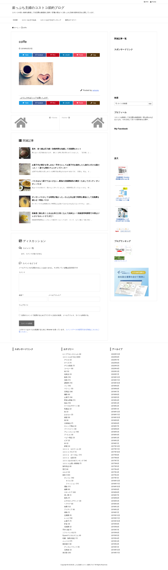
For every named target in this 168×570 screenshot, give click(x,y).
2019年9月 (115, 386)
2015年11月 (115, 518)
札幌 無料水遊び (70, 538)
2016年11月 (115, 484)
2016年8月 (115, 492)
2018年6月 (115, 429)
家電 (67, 446)
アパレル (68, 435)
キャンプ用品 (70, 426)
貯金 (67, 524)
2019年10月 (115, 383)
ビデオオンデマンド (72, 501)
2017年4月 (115, 469)
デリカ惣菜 (69, 366)
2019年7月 (115, 391)
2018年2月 (115, 440)
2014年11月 (115, 553)
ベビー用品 (69, 438)
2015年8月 (115, 527)
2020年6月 (115, 363)
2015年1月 (115, 547)
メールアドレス (54, 295)
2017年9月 (115, 455)
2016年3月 (115, 507)
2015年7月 (115, 530)
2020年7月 (115, 360)
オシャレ (69, 478)
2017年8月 (115, 458)
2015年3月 (115, 541)
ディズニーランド (72, 547)
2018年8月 (115, 423)
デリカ (68, 360)
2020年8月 (115, 357)
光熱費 (68, 527)
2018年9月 (115, 420)
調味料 (68, 383)
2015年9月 (115, 524)
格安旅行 (67, 544)
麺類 (67, 394)
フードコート (70, 429)
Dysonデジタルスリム (72, 535)
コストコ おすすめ (71, 357)
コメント (22, 272)
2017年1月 (115, 478)
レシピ (68, 518)
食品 (67, 403)
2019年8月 (115, 389)
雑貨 (67, 417)
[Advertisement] (133, 73)
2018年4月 (115, 435)
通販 (67, 486)
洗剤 (67, 380)
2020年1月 (115, 374)
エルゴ (66, 472)
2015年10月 (115, 521)
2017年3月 (115, 472)
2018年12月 (115, 412)
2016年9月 (115, 489)
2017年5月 (115, 466)
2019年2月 (115, 406)
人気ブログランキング (120, 261)
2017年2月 (115, 475)
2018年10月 (115, 417)
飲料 (67, 377)
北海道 (68, 550)
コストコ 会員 (69, 458)
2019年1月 (115, 409)
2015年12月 (115, 515)
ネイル (69, 481)
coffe (25, 27)
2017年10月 (115, 452)
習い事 (67, 495)
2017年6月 (115, 463)
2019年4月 (115, 400)
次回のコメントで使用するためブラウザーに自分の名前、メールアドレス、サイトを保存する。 (55, 315)
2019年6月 (115, 394)
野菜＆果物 (69, 400)
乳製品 (68, 409)
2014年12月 (115, 550)
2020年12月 (115, 354)
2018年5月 (115, 432)
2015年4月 (115, 538)
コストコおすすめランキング (75, 460)
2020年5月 (115, 366)
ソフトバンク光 (69, 532)
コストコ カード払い (72, 455)
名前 (21, 295)
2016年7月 (115, 495)
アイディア (69, 509)
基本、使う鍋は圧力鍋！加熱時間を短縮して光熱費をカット (56, 149)
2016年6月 (115, 498)
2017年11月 (115, 449)
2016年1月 (115, 512)
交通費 (68, 515)
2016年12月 (115, 481)
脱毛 (67, 498)
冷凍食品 (68, 423)
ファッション (72, 484)
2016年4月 (115, 504)
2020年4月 (115, 368)
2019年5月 (115, 397)
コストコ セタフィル (72, 449)
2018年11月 (115, 414)
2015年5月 (115, 535)
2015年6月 (115, 532)
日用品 (68, 391)
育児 (65, 469)
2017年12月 (115, 446)
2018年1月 (115, 443)
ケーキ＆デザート (72, 406)
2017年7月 (115, 460)
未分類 (67, 553)
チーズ (68, 363)
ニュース (67, 541)
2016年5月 (115, 501)
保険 (67, 512)
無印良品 (67, 466)
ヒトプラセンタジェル (72, 354)
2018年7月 (115, 426)
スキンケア (70, 492)
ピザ (67, 440)
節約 (66, 475)
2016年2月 (115, 509)
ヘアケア (68, 504)
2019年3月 (115, 403)
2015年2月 (115, 544)
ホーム (16, 27)
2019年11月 (115, 380)
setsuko (95, 90)
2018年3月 (115, 438)
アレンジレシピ (71, 432)
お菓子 (68, 397)
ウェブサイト (23, 305)
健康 (67, 489)
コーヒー (68, 368)
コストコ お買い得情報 (72, 463)
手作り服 (67, 530)
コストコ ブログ (70, 452)
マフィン (68, 389)
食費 (67, 507)
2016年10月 (115, 486)
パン (67, 386)
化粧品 (68, 374)
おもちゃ (68, 414)
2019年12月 (115, 377)
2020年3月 (115, 371)
